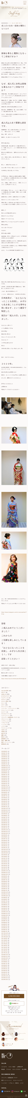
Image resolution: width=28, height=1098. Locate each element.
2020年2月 (4, 888)
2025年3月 (4, 781)
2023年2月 (4, 826)
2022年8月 (4, 837)
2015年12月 (4, 976)
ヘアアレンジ (4, 721)
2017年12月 (4, 933)
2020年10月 (4, 874)
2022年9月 (4, 835)
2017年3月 (4, 949)
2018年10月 (4, 915)
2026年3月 (4, 760)
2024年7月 (4, 795)
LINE (24, 1091)
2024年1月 (4, 806)
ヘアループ (4, 722)
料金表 (3, 1069)
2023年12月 (4, 808)
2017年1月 (4, 952)
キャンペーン (4, 706)
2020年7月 (4, 879)
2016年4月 (4, 968)
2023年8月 (4, 815)
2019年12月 (4, 892)
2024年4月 (4, 801)
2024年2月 (4, 804)
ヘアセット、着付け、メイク (9, 1044)
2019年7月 (4, 901)
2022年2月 (4, 845)
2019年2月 (4, 910)
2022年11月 (4, 831)
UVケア (3, 692)
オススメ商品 (4, 701)
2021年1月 (4, 869)
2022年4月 (4, 842)
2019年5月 (4, 904)
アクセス (8, 1069)
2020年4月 (4, 885)
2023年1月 (4, 828)
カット (3, 703)
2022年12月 (4, 829)
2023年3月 (4, 824)
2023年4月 (4, 822)
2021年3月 (4, 865)
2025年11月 (4, 767)
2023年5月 (4, 821)
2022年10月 (4, 833)
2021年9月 (4, 854)
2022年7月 (4, 838)
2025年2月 (4, 783)
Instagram (17, 1091)
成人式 (13, 23)
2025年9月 (4, 771)
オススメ (3, 699)
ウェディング (4, 697)
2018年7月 (4, 920)
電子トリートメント (6, 742)
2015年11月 (4, 977)
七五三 (3, 729)
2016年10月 (4, 958)
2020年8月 (4, 878)
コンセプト (4, 1066)
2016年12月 (4, 954)
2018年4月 (4, 926)
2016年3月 (4, 970)
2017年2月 (4, 951)
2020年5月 (4, 883)
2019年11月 (4, 894)
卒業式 (3, 731)
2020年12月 (4, 870)
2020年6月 (4, 881)
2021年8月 (4, 856)
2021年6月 (4, 860)
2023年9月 (4, 813)
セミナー (3, 712)
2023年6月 (4, 819)
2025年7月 (4, 774)
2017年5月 (4, 945)
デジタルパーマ (5, 713)
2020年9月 (4, 876)
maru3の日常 (4, 690)
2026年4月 (4, 758)
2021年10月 (4, 853)
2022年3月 (4, 844)
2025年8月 (4, 772)
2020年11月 (4, 872)
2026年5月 (4, 756)
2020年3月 (4, 886)
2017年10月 (4, 936)
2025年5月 (4, 778)
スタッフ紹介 (12, 1066)
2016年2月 (4, 972)
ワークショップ (5, 728)
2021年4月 (4, 863)
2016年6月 (4, 965)
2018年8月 (4, 918)
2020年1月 (4, 890)
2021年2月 (4, 867)
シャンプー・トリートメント (8, 708)
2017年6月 (4, 943)
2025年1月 (4, 785)
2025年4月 (4, 779)
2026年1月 (4, 763)
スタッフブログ (16, 1069)
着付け (20, 23)
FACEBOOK (7, 1091)
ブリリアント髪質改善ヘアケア (9, 717)
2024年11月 (4, 788)
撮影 (17, 23)
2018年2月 (4, 929)
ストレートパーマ (6, 710)
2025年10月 (4, 769)
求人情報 (24, 1069)
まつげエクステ (5, 696)
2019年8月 (4, 899)
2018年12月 (4, 911)
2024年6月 (4, 797)
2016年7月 (4, 963)
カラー (3, 704)
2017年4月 (4, 947)
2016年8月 (4, 961)
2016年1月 (4, 974)
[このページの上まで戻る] (26, 1095)
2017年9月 (4, 938)
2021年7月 (4, 858)
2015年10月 (4, 979)
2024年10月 (4, 790)
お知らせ (3, 694)
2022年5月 (4, 840)
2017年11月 (4, 935)
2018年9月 (4, 917)
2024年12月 (4, 787)
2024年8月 (4, 794)
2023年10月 (4, 812)
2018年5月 (4, 924)
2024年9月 (4, 792)
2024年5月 (4, 799)
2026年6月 (4, 755)
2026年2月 (4, 762)
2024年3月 (4, 803)
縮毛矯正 (3, 738)
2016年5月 (4, 967)
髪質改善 (3, 744)
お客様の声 (20, 1066)
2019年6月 (4, 902)
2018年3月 (4, 927)
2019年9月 (4, 897)
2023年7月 (4, 817)
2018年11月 (4, 913)
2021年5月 (4, 861)
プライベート (4, 719)
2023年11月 (4, 810)
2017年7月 (4, 942)
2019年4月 (4, 906)
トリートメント (5, 715)
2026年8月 (4, 751)
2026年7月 (4, 753)
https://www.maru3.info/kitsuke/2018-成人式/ (13, 678)
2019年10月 (4, 895)
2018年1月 (4, 931)
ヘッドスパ (4, 724)
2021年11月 (4, 851)
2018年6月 (4, 922)
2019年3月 (4, 908)
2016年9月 (4, 959)
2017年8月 (4, 940)
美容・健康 (4, 740)
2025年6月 (4, 776)
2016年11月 (4, 956)
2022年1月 (4, 847)
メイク (9, 8)
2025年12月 (4, 765)
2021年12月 (4, 849)
